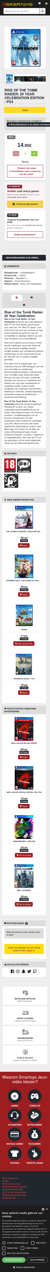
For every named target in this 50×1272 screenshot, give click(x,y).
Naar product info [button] (25, 643)
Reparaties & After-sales (15, 1195)
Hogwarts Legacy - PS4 (24, 679)
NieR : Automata (24, 890)
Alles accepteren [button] (13, 1260)
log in (29, 950)
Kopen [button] (25, 545)
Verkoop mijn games (27, 204)
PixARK (24, 629)
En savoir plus (33, 1237)
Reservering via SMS (13, 1189)
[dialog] (25, 1239)
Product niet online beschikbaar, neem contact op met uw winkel (26, 171)
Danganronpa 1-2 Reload (24, 841)
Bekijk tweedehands (23, 234)
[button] (25, 1267)
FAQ (6, 1181)
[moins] (16, 153)
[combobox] (43, 1209)
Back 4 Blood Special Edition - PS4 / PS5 (24, 792)
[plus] (34, 153)
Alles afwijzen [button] (37, 1260)
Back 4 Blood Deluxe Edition (24, 743)
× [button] (47, 1209)
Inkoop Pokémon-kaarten (15, 1186)
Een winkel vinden (12, 1183)
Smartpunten (10, 1197)
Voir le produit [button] (24, 855)
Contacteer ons (11, 1178)
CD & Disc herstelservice (15, 1192)
